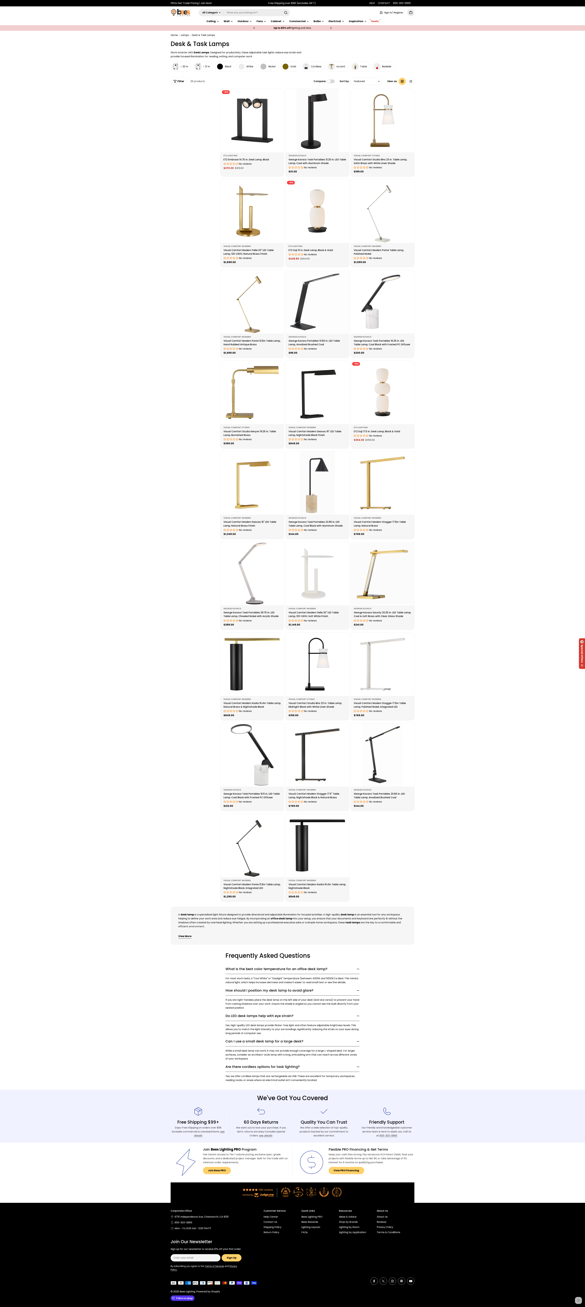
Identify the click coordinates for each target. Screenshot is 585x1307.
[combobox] (244, 12)
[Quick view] (279, 95)
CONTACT (384, 3)
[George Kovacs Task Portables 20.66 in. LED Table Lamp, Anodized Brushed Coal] (382, 755)
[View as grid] (402, 81)
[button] (254, 28)
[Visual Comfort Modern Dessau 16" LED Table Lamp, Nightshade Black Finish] (317, 392)
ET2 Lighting (230, 155)
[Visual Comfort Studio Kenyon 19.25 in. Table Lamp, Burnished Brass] (252, 392)
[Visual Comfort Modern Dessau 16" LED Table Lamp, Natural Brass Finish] (252, 483)
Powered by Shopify (208, 1291)
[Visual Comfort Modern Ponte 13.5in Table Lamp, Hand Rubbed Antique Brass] (252, 301)
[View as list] (410, 81)
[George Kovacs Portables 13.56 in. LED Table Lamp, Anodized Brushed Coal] (317, 301)
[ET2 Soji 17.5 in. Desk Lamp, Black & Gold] (382, 392)
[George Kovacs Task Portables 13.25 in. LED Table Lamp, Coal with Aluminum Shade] (317, 120)
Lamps (185, 35)
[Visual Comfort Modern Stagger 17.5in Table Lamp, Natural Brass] (382, 483)
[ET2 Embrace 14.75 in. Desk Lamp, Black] (252, 120)
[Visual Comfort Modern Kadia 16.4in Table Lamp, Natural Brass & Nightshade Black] (252, 664)
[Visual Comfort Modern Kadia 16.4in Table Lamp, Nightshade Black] (317, 845)
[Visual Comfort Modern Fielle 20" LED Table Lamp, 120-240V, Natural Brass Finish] (252, 211)
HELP (372, 3)
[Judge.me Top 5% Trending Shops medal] (337, 1192)
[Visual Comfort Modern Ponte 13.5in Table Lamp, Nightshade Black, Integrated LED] (252, 845)
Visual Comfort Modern (237, 246)
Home (174, 35)
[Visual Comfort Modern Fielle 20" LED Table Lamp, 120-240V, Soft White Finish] (317, 573)
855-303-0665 (402, 3)
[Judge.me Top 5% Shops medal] (324, 1192)
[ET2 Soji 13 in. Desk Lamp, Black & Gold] (317, 211)
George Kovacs (297, 155)
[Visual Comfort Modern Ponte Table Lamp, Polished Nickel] (382, 211)
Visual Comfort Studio (367, 155)
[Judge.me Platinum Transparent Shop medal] (298, 1192)
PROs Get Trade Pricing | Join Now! (191, 3)
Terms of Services (214, 1266)
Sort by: (344, 81)
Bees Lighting (187, 1291)
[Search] (286, 12)
